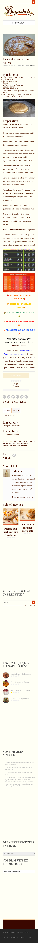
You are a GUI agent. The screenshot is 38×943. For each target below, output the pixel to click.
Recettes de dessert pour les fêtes (19, 442)
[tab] (7, 412)
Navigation (19, 23)
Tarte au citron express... (21, 690)
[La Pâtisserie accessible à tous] (19, 15)
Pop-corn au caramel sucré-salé (27, 527)
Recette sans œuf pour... (20, 682)
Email (6, 402)
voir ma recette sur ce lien (24, 77)
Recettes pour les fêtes (18, 445)
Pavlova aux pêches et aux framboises (10, 531)
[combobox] (19, 871)
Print (24, 402)
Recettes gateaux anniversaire (15, 354)
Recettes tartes (14, 368)
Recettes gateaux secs (24, 361)
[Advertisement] (18, 569)
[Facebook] (14, 456)
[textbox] (19, 871)
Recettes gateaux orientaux (15, 364)
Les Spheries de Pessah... (21, 674)
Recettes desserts (25, 351)
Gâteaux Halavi (19, 441)
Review (16, 410)
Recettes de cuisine (27, 368)
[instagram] (6, 1)
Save (15, 402)
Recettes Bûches (12, 351)
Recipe (7, 410)
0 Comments (31, 65)
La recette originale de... (20, 698)
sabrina (23, 65)
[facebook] (3, 1)
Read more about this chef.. (22, 497)
